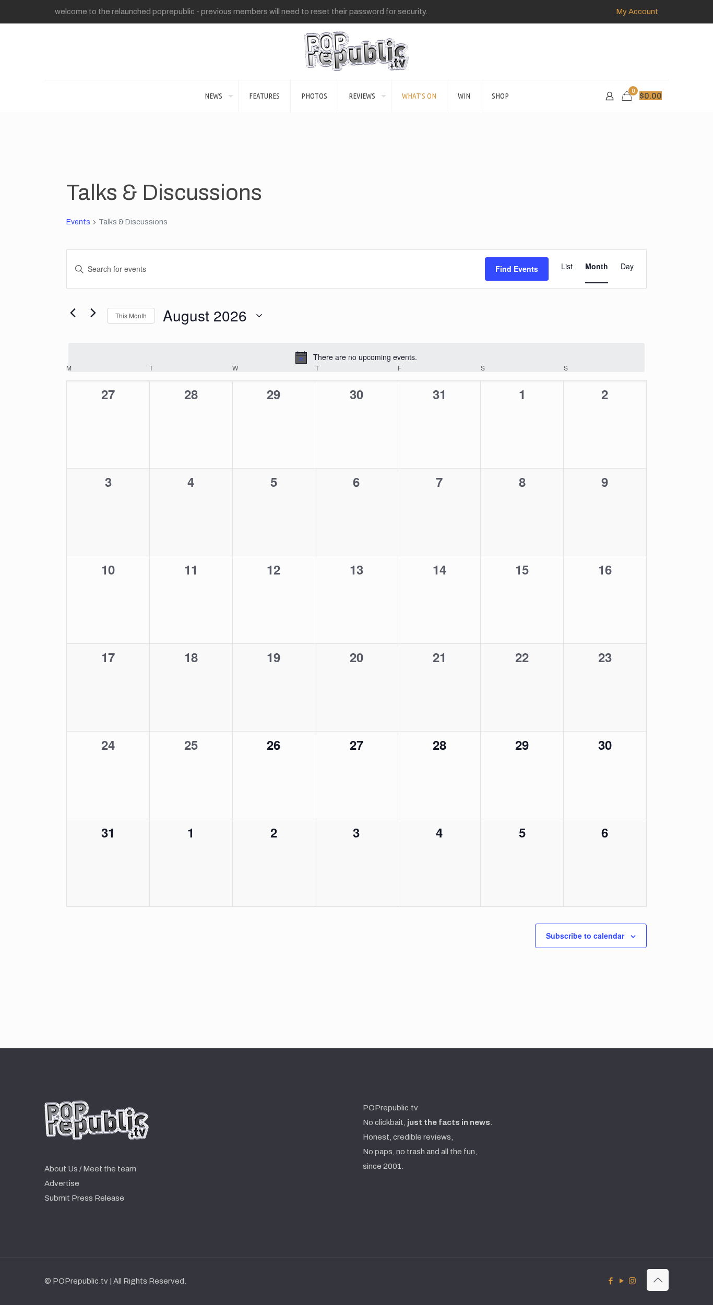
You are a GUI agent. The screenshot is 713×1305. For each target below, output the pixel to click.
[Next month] (93, 313)
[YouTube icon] (621, 1281)
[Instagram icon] (632, 1281)
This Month (131, 315)
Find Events (516, 269)
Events (78, 222)
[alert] (356, 357)
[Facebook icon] (610, 1281)
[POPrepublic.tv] (356, 51)
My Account (637, 11)
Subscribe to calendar (585, 935)
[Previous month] (72, 313)
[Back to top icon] (658, 1280)
